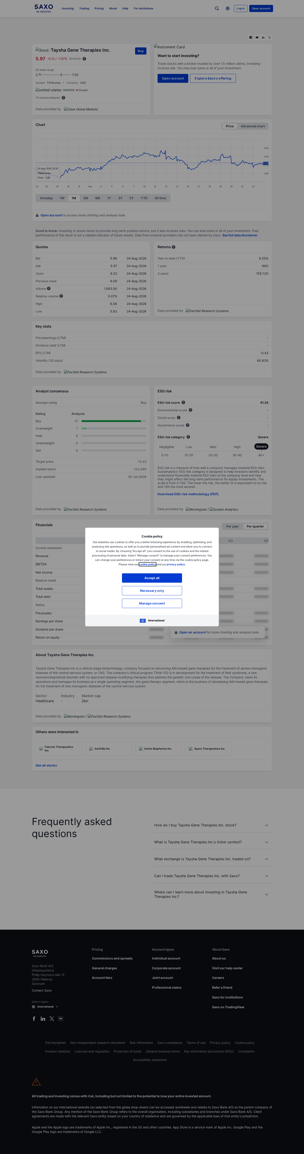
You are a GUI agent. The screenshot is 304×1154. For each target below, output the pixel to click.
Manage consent (152, 603)
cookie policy (147, 564)
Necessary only (152, 590)
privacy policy (176, 564)
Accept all (152, 578)
